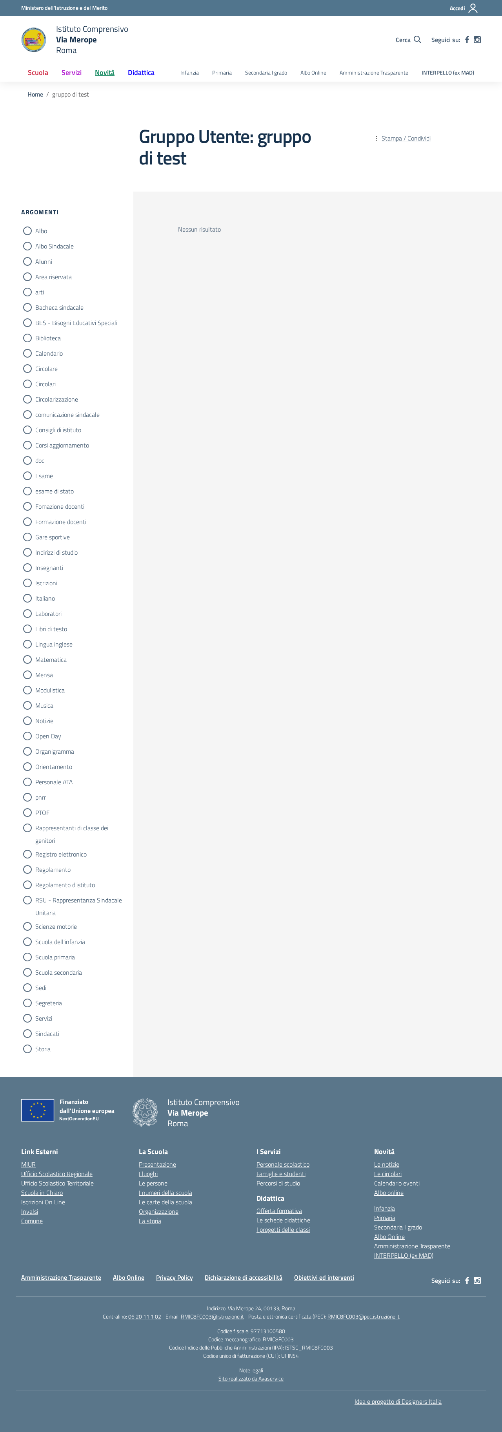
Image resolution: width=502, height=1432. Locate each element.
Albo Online (313, 72)
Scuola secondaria (58, 972)
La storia (150, 1221)
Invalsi (29, 1211)
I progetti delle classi (283, 1229)
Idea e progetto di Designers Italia (398, 1401)
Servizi (43, 1018)
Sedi (40, 987)
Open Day (48, 736)
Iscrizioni (46, 583)
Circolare (46, 368)
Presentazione (157, 1164)
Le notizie (386, 1164)
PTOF (42, 812)
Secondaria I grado (266, 72)
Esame (44, 475)
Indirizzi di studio (56, 552)
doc (39, 460)
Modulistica (50, 690)
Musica (44, 705)
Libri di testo (51, 629)
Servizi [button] (72, 72)
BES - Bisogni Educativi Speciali (76, 322)
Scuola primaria (55, 957)
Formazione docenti (60, 521)
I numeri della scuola (165, 1192)
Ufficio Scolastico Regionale (57, 1173)
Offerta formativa (279, 1210)
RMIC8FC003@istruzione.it (212, 1316)
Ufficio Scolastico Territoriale (57, 1183)
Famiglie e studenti (281, 1173)
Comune (32, 1221)
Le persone (153, 1183)
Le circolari (388, 1173)
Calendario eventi (397, 1183)
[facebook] (467, 39)
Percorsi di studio (278, 1183)
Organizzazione (158, 1211)
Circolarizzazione (56, 399)
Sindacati (47, 1033)
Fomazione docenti (59, 506)
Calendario (49, 353)
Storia (43, 1049)
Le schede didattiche (283, 1220)
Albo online (389, 1192)
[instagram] (477, 39)
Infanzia (189, 72)
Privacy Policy (174, 1277)
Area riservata (53, 276)
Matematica (51, 659)
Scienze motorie (56, 926)
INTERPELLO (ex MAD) (448, 72)
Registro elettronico (61, 854)
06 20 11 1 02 (144, 1316)
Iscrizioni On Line (43, 1202)
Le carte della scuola (165, 1202)
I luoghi (148, 1173)
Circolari (45, 384)
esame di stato (54, 491)
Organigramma (54, 751)
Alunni (43, 261)
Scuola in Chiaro (42, 1192)
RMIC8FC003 (278, 1339)
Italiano (45, 598)
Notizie (44, 720)
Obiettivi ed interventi (324, 1277)
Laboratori (48, 613)
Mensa (44, 674)
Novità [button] (105, 72)
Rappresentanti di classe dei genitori (71, 828)
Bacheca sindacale (59, 307)
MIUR (28, 1164)
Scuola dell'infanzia (60, 941)
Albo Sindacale (54, 246)
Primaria (222, 72)
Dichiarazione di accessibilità (243, 1277)
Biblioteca (48, 338)
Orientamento (53, 766)
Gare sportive (52, 537)
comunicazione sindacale (67, 414)
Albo (41, 231)
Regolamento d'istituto (65, 885)
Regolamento (53, 869)
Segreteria (48, 1003)
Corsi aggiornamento (62, 445)
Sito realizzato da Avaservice (251, 1378)
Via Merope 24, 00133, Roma (261, 1308)
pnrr (40, 797)
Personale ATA (54, 782)
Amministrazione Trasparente (374, 72)
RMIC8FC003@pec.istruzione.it (363, 1316)
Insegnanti (49, 567)
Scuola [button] (38, 72)
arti (39, 292)
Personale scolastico (282, 1164)
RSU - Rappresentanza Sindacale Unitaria (78, 900)
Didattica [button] (141, 72)
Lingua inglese (54, 644)
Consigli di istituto (58, 430)
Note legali (251, 1370)
